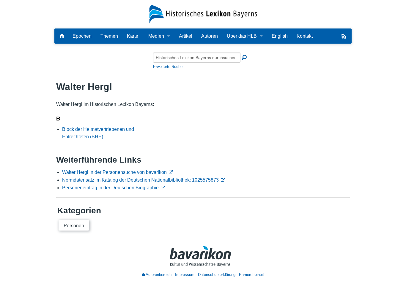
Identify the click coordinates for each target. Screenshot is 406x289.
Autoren (209, 36)
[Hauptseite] (62, 36)
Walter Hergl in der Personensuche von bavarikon (114, 172)
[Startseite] (203, 13)
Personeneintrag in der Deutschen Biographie (110, 187)
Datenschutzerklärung (216, 274)
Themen (109, 36)
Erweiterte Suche (167, 66)
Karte (132, 36)
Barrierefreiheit (251, 274)
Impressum (184, 274)
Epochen (82, 36)
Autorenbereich (158, 274)
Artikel (185, 36)
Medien (156, 36)
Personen (74, 225)
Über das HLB (242, 36)
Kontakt (305, 36)
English (280, 36)
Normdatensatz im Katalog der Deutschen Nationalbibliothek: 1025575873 (140, 179)
